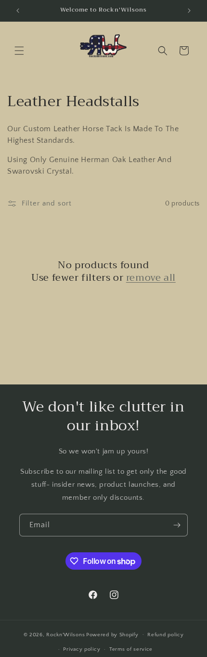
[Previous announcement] (17, 10)
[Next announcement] (189, 10)
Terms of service (131, 649)
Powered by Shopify (112, 634)
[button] (19, 50)
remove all (151, 278)
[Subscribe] (176, 525)
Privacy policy (81, 649)
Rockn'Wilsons (65, 634)
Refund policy (165, 635)
